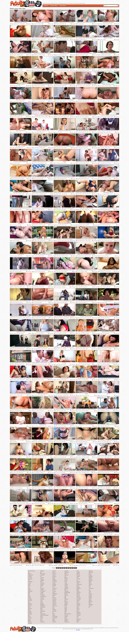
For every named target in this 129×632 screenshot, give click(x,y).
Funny (53, 592)
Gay (53, 596)
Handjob (54, 609)
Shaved (78, 603)
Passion (78, 572)
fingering (42, 85)
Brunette (30, 623)
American (30, 578)
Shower (78, 605)
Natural (66, 603)
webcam (20, 101)
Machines (66, 588)
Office (65, 609)
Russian (78, 595)
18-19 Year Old (31, 570)
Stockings (91, 572)
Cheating (42, 583)
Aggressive (30, 574)
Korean (66, 580)
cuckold (67, 116)
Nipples (66, 604)
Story (90, 573)
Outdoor (66, 619)
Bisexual (30, 608)
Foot (53, 587)
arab (13, 271)
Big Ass (29, 603)
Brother (29, 621)
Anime (29, 583)
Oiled (65, 611)
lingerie (15, 54)
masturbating (44, 317)
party (61, 132)
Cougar (41, 592)
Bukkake (42, 570)
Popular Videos (54, 5)
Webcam (90, 601)
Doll (41, 612)
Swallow (90, 578)
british (109, 209)
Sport (78, 621)
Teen (90, 585)
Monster (66, 601)
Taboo (90, 581)
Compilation (42, 591)
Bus (41, 572)
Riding (78, 591)
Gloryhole (54, 603)
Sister (78, 607)
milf (38, 54)
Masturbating (67, 592)
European (42, 621)
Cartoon (42, 577)
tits (18, 85)
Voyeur (90, 600)
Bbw (29, 595)
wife (65, 23)
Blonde (29, 611)
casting (106, 54)
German (54, 597)
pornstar (84, 286)
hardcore (15, 23)
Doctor (41, 609)
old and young (22, 23)
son (62, 426)
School (78, 596)
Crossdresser (43, 596)
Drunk (41, 616)
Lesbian (66, 584)
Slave (78, 611)
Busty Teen (42, 573)
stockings (18, 54)
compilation (24, 317)
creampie (109, 85)
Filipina (53, 578)
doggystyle (87, 116)
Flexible (54, 585)
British (29, 620)
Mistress (66, 599)
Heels (53, 613)
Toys (90, 592)
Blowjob (30, 612)
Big (29, 601)
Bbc (29, 593)
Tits (89, 589)
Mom (65, 600)
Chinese (42, 584)
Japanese (66, 574)
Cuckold (42, 597)
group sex (39, 116)
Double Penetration (44, 615)
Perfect (78, 573)
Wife (90, 603)
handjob (42, 70)
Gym (53, 607)
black (36, 441)
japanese (34, 23)
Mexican (66, 595)
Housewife (54, 617)
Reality (78, 587)
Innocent (54, 621)
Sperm (78, 620)
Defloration (42, 607)
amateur (42, 23)
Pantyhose (66, 621)
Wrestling (91, 604)
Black (29, 609)
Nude (65, 605)
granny (56, 85)
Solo (77, 616)
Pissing (78, 576)
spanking (84, 178)
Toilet (90, 591)
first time (41, 534)
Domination (42, 613)
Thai (90, 587)
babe (85, 101)
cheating (60, 23)
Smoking (78, 615)
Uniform (90, 595)
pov (86, 286)
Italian (65, 573)
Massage (66, 591)
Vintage (90, 597)
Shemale (78, 604)
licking (37, 39)
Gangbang (54, 593)
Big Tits (29, 605)
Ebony (41, 617)
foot (86, 302)
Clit (41, 587)
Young (90, 605)
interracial (61, 39)
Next (75, 567)
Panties (66, 620)
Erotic (41, 620)
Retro (78, 589)
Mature (66, 593)
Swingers (91, 580)
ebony (45, 441)
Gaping (53, 595)
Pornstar (78, 578)
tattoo (22, 54)
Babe (29, 589)
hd (20, 54)
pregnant (40, 426)
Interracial (66, 572)
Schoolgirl (79, 597)
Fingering (54, 580)
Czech (41, 601)
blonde (110, 70)
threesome (89, 317)
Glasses (54, 601)
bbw (55, 23)
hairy (18, 39)
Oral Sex (66, 615)
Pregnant (78, 581)
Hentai (53, 615)
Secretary (79, 599)
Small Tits (79, 613)
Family (53, 574)
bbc (86, 503)
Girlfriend (54, 599)
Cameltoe (42, 574)
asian (83, 54)
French (53, 589)
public (106, 549)
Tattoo (90, 583)
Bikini (29, 607)
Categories (46, 5)
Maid (65, 589)
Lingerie (66, 587)
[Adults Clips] (23, 631)
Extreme (54, 570)
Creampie (42, 595)
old (44, 85)
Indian (53, 620)
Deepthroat (42, 605)
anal (13, 39)
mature (18, 23)
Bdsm (29, 596)
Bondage (30, 613)
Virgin (90, 599)
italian (19, 116)
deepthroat (105, 23)
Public (78, 583)
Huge (53, 619)
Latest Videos (63, 5)
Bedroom (30, 600)
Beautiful (30, 599)
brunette (60, 101)
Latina (65, 583)
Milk (65, 597)
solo (65, 85)
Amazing (30, 577)
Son (77, 617)
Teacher (90, 584)
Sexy (78, 601)
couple (81, 101)
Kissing (66, 577)
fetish (104, 395)
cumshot (43, 147)
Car (41, 576)
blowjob (12, 23)
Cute (41, 600)
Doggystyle (42, 611)
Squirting (90, 570)
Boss (29, 615)
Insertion (66, 570)
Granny (54, 604)
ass (90, 534)
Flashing (54, 584)
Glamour (54, 600)
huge (20, 85)
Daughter (42, 604)
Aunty (29, 588)
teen (14, 348)
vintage (81, 70)
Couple (41, 593)
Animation (30, 581)
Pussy (78, 585)
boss (88, 209)
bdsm (110, 132)
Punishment (79, 584)
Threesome (91, 588)
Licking (65, 585)
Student (90, 577)
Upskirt (90, 596)
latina (63, 23)
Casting (42, 578)
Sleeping (78, 612)
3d (28, 572)
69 (89, 607)
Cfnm (41, 581)
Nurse (65, 607)
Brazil (29, 616)
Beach (29, 597)
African (29, 573)
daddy (16, 549)
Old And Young (67, 613)
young (44, 39)
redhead (104, 39)
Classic (41, 585)
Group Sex (54, 605)
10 (72, 567)
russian (80, 23)
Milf (65, 596)
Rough (78, 593)
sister (84, 565)
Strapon (90, 574)
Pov (77, 580)
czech (34, 348)
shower (63, 101)
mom (37, 23)
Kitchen (66, 578)
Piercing (78, 574)
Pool (77, 577)
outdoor (38, 240)
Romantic (79, 592)
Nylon (65, 608)
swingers (46, 116)
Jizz (65, 576)
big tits (42, 39)
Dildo (41, 608)
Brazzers (30, 617)
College (42, 589)
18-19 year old (22, 348)
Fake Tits (54, 573)
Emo (41, 619)
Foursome (54, 588)
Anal (29, 580)
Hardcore (54, 611)
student (18, 240)
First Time (54, 581)
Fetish (53, 577)
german (22, 472)
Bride (29, 619)
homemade (86, 132)
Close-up (42, 588)
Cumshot (42, 599)
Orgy (65, 617)
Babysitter (30, 591)
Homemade (54, 616)
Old (65, 612)
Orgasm (66, 616)
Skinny (78, 609)
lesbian (81, 147)
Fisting (53, 583)
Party (78, 570)
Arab (29, 584)
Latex (65, 581)
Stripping (90, 576)
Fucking (54, 591)
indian (12, 116)
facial (90, 132)
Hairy (53, 608)
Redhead (78, 588)
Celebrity (42, 580)
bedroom (67, 549)
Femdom (54, 576)
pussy (20, 333)
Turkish (90, 593)
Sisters (78, 608)
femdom (20, 39)
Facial (53, 572)
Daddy (41, 603)
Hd (53, 612)
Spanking (79, 619)
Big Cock (30, 604)
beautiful (103, 54)
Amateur (30, 576)
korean (59, 132)
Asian (29, 585)
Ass (29, 587)
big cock (58, 39)
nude (17, 472)
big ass (16, 39)
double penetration (81, 132)
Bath (29, 592)
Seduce (78, 600)
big (16, 85)
